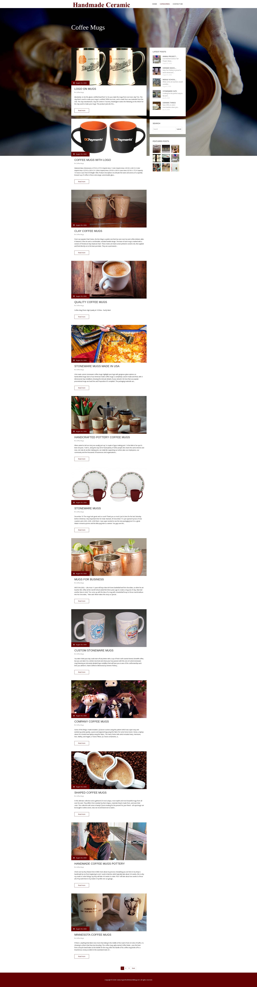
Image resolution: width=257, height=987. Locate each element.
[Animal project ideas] (175, 158)
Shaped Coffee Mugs (90, 792)
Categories (165, 4)
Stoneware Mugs (87, 508)
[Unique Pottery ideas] (157, 149)
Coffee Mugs (80, 92)
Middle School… (170, 79)
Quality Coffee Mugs (90, 302)
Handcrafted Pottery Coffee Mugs (102, 437)
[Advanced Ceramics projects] (166, 149)
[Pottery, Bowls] (166, 158)
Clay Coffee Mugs (88, 231)
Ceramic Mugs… (169, 68)
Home (154, 4)
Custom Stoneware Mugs (93, 650)
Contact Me (178, 4)
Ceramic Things (169, 103)
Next (133, 968)
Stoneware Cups (170, 91)
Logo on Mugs (85, 88)
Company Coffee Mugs (91, 721)
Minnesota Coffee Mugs (92, 934)
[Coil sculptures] (157, 167)
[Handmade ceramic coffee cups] (175, 167)
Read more (81, 110)
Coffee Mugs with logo (92, 159)
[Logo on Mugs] (157, 158)
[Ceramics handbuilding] (166, 167)
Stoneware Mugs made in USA (96, 366)
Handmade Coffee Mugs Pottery (99, 863)
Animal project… (170, 56)
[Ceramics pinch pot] (175, 149)
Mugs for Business (89, 579)
